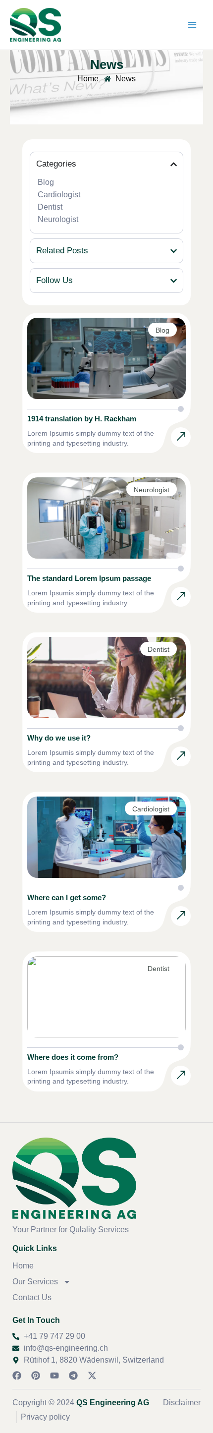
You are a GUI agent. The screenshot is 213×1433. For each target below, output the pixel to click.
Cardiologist (59, 194)
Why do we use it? (59, 738)
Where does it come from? (72, 1057)
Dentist (50, 207)
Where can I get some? (66, 897)
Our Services (35, 1281)
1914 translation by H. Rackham (81, 418)
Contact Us (32, 1297)
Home (23, 1265)
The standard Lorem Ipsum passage (89, 578)
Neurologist (58, 219)
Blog (46, 182)
